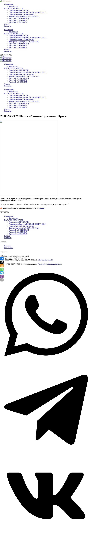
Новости (7, 246)
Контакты (7, 26)
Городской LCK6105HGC (18, 20)
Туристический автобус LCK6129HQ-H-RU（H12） (28, 12)
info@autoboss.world (45, 260)
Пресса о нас (13, 6)
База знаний (8, 248)
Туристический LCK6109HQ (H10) (21, 14)
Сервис (7, 24)
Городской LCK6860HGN (18, 22)
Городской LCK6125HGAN (19, 18)
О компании (8, 4)
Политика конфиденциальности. (50, 264)
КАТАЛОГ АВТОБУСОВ (13, 8)
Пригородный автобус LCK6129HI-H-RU (24, 16)
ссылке (41, 208)
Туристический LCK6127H (19, 10)
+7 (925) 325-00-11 (25, 260)
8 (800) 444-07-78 (10, 260)
